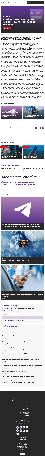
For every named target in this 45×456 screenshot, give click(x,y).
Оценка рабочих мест (27, 402)
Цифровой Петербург (16, 412)
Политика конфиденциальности (27, 405)
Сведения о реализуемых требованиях (26, 412)
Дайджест (6, 310)
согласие (8, 320)
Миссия (24, 396)
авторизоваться (25, 134)
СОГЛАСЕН (22, 454)
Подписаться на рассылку (22, 317)
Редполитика (25, 400)
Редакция (25, 398)
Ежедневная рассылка (15, 310)
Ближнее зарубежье (16, 414)
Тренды (13, 406)
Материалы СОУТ (26, 415)
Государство (15, 404)
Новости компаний (16, 416)
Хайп (13, 410)
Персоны (14, 398)
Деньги (13, 400)
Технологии (14, 408)
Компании (14, 396)
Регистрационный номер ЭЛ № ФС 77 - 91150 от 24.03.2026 (22, 444)
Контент (14, 402)
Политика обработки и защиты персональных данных (27, 408)
